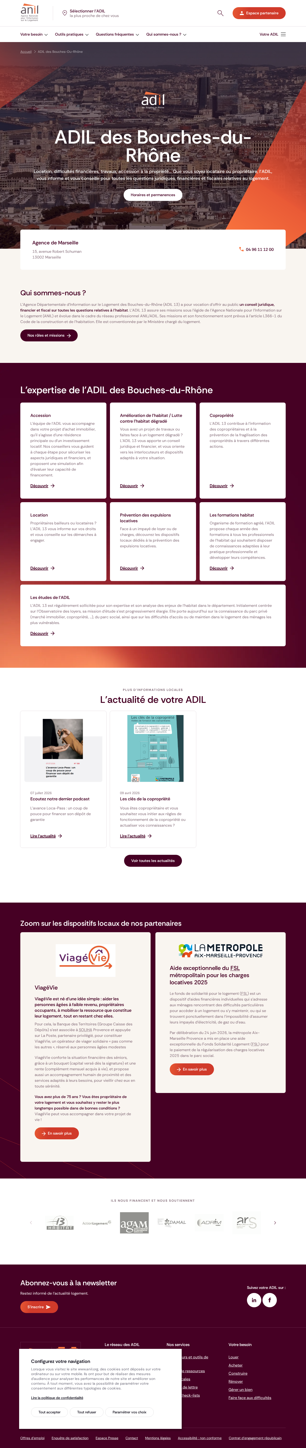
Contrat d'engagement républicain (255, 1438)
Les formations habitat (232, 515)
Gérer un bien (240, 1389)
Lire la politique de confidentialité (57, 1397)
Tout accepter (49, 1412)
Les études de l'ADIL (50, 597)
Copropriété (222, 415)
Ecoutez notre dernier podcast (60, 799)
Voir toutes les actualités (153, 860)
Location (39, 515)
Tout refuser (86, 1412)
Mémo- (183, 1395)
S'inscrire (35, 1306)
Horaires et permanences (153, 194)
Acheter (236, 1365)
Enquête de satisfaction (70, 1438)
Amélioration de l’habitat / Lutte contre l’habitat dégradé (151, 418)
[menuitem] (34, 34)
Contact (132, 1438)
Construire (238, 1373)
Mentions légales (158, 1438)
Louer (234, 1357)
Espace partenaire (262, 13)
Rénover (236, 1381)
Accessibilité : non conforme (200, 1438)
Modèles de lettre (182, 1387)
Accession (40, 415)
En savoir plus (60, 1133)
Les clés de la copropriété (145, 799)
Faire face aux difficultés (250, 1397)
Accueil (26, 51)
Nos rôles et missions (46, 335)
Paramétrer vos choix (129, 1412)
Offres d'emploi (32, 1438)
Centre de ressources (186, 1370)
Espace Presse (107, 1438)
